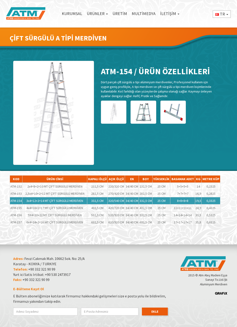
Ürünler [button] (96, 13)
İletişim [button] (168, 13)
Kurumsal (72, 13)
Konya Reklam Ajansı (221, 293)
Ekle (154, 311)
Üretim (119, 13)
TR (222, 14)
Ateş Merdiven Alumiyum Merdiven (26, 13)
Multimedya (144, 13)
